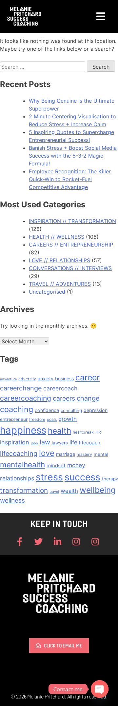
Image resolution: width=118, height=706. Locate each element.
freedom (37, 419)
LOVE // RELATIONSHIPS (59, 260)
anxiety (45, 378)
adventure (8, 379)
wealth (69, 491)
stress (49, 477)
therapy (110, 478)
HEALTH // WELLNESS (56, 236)
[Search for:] (43, 66)
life (73, 442)
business (64, 378)
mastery (84, 454)
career (87, 377)
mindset (56, 465)
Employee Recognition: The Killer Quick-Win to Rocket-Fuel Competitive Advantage (70, 179)
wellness (12, 500)
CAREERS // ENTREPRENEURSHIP (71, 244)
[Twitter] (39, 541)
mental (101, 454)
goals (52, 419)
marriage (65, 454)
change (88, 398)
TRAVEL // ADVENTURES (60, 284)
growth (67, 419)
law (45, 442)
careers (64, 398)
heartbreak (83, 432)
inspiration (14, 442)
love (46, 453)
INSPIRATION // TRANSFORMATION (72, 221)
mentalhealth (22, 464)
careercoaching (25, 398)
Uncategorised (47, 291)
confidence (47, 410)
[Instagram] (76, 541)
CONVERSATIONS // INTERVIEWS (70, 268)
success (82, 477)
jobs (34, 443)
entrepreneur (14, 419)
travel (54, 492)
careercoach (60, 388)
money (76, 465)
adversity (27, 378)
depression (96, 410)
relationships (17, 478)
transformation (24, 490)
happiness (23, 430)
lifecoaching (18, 453)
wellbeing (98, 490)
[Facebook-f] (20, 541)
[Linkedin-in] (57, 541)
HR (98, 432)
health (59, 431)
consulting (71, 410)
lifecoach (89, 442)
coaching (16, 409)
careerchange (21, 388)
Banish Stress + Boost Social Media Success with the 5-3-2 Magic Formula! (73, 156)
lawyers (60, 442)
